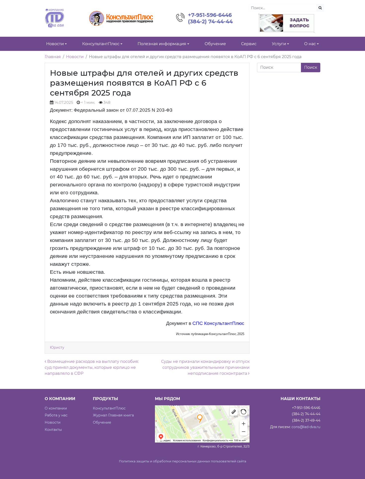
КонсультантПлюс (109, 408)
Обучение (102, 422)
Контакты (53, 429)
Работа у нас (56, 415)
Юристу (57, 347)
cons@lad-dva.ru (306, 427)
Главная (53, 56)
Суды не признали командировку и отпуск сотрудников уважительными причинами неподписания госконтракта (205, 367)
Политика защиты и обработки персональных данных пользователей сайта (182, 461)
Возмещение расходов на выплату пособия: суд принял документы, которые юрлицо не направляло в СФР (92, 367)
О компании (56, 408)
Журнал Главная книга (113, 415)
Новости (75, 56)
